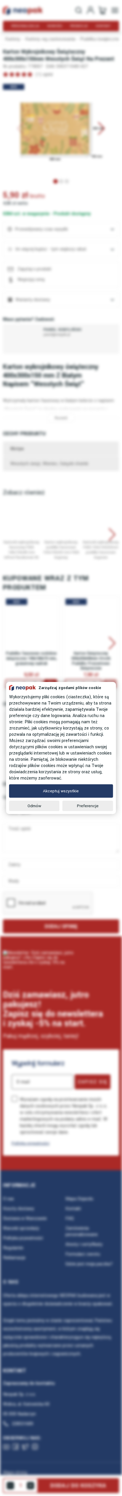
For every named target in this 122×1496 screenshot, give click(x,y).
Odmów (34, 806)
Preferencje (88, 806)
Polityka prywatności (30, 1143)
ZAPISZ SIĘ (92, 1082)
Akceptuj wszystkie (61, 791)
